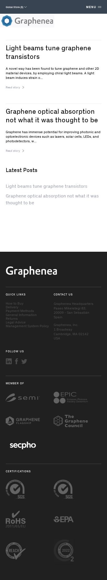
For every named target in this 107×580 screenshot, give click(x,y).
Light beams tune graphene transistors (48, 52)
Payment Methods (20, 310)
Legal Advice (16, 322)
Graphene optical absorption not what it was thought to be (52, 115)
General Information (21, 314)
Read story (13, 87)
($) (15, 7)
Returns (12, 318)
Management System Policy (27, 325)
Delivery (12, 307)
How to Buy (14, 303)
